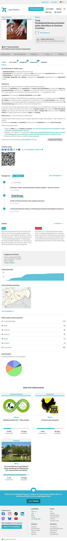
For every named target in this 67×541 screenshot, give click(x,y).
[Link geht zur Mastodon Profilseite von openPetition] (3, 518)
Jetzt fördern (33, 501)
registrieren (45, 2)
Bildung (37, 17)
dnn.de (6, 339)
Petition (4, 62)
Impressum (53, 532)
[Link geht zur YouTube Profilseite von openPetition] (16, 518)
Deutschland (50, 394)
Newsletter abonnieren (11, 527)
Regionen (34, 534)
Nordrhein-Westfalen (16, 394)
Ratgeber (33, 526)
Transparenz (53, 526)
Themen (33, 532)
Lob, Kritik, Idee (35, 519)
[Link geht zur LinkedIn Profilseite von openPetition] (22, 513)
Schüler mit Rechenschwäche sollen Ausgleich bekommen (27, 201)
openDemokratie (54, 515)
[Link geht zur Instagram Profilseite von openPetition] (9, 513)
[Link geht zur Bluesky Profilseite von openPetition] (9, 518)
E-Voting (52, 519)
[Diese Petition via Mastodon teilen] (8, 149)
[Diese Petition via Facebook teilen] (3, 149)
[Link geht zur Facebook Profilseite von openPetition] (3, 513)
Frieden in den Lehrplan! (49, 420)
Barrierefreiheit (54, 534)
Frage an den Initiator (55, 139)
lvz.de (5, 325)
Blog (32, 515)
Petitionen (50, 9)
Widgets (52, 513)
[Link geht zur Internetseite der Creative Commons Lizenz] (3, 539)
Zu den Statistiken (7, 311)
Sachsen (8, 17)
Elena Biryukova (45, 33)
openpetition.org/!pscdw (34, 149)
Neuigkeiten (23, 61)
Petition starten (36, 9)
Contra (38, 228)
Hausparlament (54, 517)
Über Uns (48, 12)
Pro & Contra (13, 61)
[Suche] (64, 9)
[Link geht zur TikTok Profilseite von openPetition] (16, 513)
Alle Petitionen (35, 528)
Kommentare (34, 61)
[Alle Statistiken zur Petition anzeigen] (16, 308)
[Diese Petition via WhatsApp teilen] (14, 149)
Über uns (33, 511)
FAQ (51, 511)
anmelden (54, 2)
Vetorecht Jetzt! (54, 521)
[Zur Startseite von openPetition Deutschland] (11, 9)
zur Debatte (57, 223)
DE (63, 2)
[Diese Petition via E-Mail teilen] (19, 149)
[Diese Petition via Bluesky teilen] (5, 149)
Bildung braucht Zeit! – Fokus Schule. (16, 420)
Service (58, 9)
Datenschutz (53, 530)
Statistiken (44, 62)
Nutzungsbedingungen (56, 528)
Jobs (32, 513)
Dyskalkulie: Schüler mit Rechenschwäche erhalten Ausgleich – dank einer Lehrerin (34, 187)
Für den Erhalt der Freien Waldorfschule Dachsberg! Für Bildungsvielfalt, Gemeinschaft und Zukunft (16, 468)
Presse (33, 517)
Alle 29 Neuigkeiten (55, 175)
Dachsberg (16, 440)
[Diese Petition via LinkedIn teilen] (11, 149)
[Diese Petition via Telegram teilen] (17, 149)
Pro (3, 228)
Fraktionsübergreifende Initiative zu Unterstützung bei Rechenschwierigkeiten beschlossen (37, 209)
